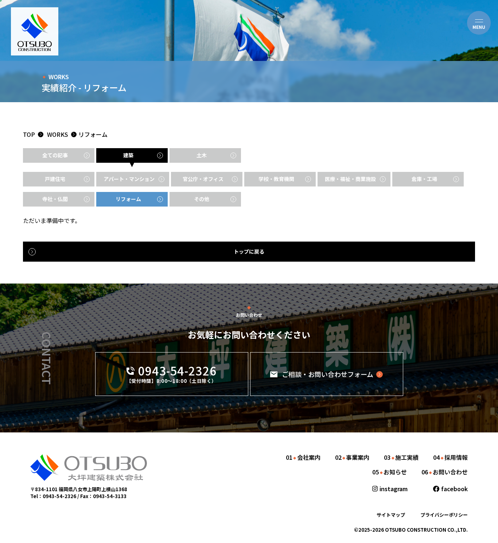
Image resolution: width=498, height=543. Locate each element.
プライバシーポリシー (444, 514)
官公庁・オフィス (203, 178)
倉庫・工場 (424, 178)
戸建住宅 (55, 178)
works (57, 134)
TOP (29, 134)
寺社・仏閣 (55, 199)
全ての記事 (55, 155)
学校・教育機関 (276, 178)
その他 (201, 199)
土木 (202, 155)
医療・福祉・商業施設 (350, 178)
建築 (128, 155)
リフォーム (93, 134)
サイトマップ (391, 514)
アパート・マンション (129, 178)
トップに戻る (249, 251)
